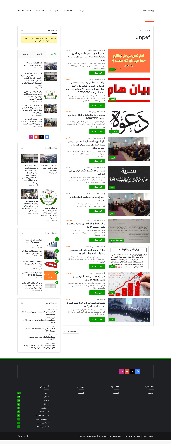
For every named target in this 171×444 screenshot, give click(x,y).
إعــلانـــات (43, 408)
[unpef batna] (148, 11)
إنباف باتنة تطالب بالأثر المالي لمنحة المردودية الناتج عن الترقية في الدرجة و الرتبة (32, 285)
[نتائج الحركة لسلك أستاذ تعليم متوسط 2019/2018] (50, 275)
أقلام (45, 397)
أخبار (45, 393)
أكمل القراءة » (97, 73)
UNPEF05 (43, 412)
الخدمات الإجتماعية (69, 10)
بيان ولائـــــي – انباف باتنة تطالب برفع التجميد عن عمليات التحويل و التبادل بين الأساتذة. (31, 121)
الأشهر (39, 54)
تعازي (45, 400)
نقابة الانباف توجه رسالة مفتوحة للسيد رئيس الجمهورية (48, 167)
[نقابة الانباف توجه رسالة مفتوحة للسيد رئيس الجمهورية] (50, 66)
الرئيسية (81, 10)
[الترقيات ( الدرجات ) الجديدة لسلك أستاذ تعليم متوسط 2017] (50, 264)
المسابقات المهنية (41, 419)
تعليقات (25, 54)
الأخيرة (53, 54)
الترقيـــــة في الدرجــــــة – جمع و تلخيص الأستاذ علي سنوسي (33, 242)
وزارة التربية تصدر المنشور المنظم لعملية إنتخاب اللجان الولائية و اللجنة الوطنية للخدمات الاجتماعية (49, 213)
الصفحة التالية (72, 331)
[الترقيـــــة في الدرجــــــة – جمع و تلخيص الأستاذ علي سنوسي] (50, 243)
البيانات (45, 404)
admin (101, 50)
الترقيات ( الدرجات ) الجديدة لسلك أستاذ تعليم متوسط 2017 (32, 263)
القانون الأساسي (39, 10)
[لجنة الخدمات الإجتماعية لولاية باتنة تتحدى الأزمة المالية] (50, 254)
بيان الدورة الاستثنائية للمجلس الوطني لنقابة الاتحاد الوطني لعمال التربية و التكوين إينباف (86, 144)
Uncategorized (42, 426)
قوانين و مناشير (54, 10)
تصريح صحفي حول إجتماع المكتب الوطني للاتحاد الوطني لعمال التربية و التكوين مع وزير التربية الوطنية (29, 206)
